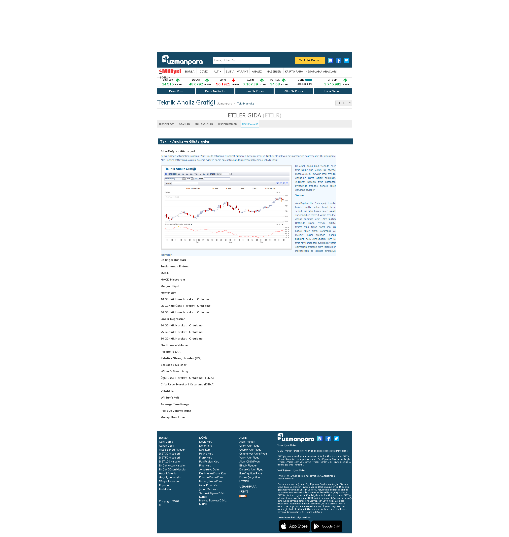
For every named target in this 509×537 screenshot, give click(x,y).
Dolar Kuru (205, 445)
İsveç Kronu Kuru (209, 485)
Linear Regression (173, 319)
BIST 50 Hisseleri (169, 457)
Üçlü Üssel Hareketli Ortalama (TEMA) (187, 378)
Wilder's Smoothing (174, 371)
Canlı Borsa (166, 441)
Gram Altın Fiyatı (249, 445)
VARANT (242, 71)
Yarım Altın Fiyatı (249, 457)
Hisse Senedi (332, 91)
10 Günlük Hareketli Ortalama (182, 325)
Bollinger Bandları (173, 260)
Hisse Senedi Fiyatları (172, 449)
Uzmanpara (224, 103)
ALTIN (217, 71)
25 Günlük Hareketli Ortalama (182, 332)
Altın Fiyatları (247, 441)
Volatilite (167, 391)
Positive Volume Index (176, 410)
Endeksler (165, 489)
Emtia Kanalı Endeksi (175, 266)
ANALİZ (257, 71)
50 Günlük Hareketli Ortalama (182, 338)
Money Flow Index (173, 417)
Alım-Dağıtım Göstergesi (178, 151)
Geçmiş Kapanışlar (170, 477)
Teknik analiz (245, 103)
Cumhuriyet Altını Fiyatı (253, 453)
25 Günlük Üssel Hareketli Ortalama (186, 306)
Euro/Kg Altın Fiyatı (250, 473)
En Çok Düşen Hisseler (173, 469)
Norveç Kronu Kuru (210, 481)
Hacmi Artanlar (168, 473)
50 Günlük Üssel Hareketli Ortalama (186, 312)
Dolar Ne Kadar (215, 91)
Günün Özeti (166, 445)
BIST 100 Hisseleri (170, 461)
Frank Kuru (205, 457)
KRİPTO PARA (294, 71)
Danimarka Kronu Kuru (212, 473)
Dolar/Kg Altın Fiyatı (251, 469)
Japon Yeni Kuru (208, 489)
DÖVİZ (203, 71)
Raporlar (164, 485)
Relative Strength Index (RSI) (181, 358)
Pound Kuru (206, 453)
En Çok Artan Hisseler (172, 465)
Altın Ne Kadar (293, 91)
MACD (165, 273)
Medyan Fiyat (170, 286)
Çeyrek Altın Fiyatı (250, 449)
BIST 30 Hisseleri (169, 453)
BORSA (189, 71)
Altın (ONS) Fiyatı (249, 461)
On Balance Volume (174, 345)
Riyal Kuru (205, 465)
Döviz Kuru (176, 91)
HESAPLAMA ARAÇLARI (321, 71)
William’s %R (170, 397)
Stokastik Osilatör (174, 365)
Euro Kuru (205, 449)
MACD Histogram (173, 279)
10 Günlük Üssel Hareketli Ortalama (186, 299)
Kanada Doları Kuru (211, 477)
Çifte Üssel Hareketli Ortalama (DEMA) (188, 384)
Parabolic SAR (171, 351)
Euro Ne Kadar (254, 91)
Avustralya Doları (209, 469)
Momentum (168, 292)
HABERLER (274, 71)
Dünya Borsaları (169, 481)
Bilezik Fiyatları (248, 465)
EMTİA (230, 71)
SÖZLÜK (165, 77)
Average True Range (175, 404)
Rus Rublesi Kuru (209, 461)
